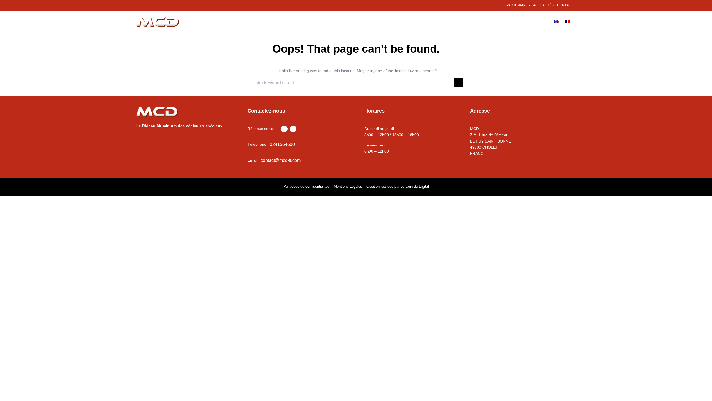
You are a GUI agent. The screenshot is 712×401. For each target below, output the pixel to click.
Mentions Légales (348, 186)
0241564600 (282, 144)
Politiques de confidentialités (306, 186)
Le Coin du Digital (414, 186)
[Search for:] (350, 82)
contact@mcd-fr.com (281, 160)
